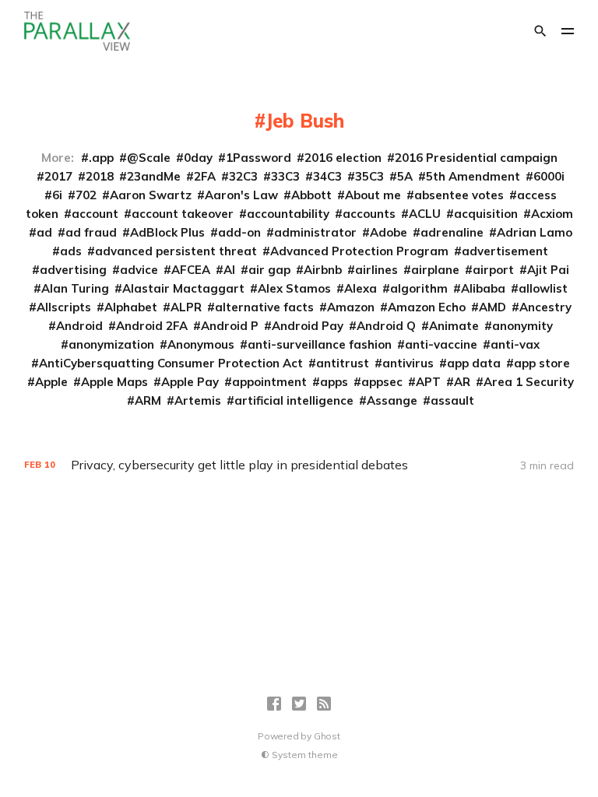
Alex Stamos (294, 288)
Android (79, 325)
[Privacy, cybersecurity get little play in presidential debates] (299, 465)
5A (405, 176)
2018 (100, 176)
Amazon (351, 307)
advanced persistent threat (176, 251)
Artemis (197, 400)
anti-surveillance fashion (320, 344)
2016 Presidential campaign (476, 157)
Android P (230, 325)
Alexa (360, 288)
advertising (73, 269)
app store (542, 363)
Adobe (388, 232)
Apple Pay (190, 381)
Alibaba (483, 288)
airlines (376, 269)
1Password (258, 157)
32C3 (243, 176)
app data (474, 363)
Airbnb (323, 269)
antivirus (408, 363)
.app (101, 157)
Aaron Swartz (151, 195)
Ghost (327, 736)
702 (86, 195)
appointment (269, 381)
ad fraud (91, 232)
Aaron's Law (241, 195)
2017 (58, 176)
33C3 (285, 176)
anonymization (111, 344)
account (95, 213)
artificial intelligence (294, 400)
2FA (205, 176)
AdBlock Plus (167, 232)
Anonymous (200, 344)
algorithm (419, 288)
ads (71, 251)
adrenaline (452, 232)
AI (229, 269)
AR (462, 381)
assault (452, 400)
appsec (382, 381)
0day (198, 157)
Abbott (311, 195)
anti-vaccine (441, 344)
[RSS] (324, 703)
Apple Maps (114, 381)
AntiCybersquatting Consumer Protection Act (171, 363)
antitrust (342, 363)
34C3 (327, 176)
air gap (269, 269)
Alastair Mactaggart (183, 288)
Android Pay (307, 325)
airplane (435, 269)
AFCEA (190, 269)
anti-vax (515, 344)
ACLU (425, 213)
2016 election (343, 157)
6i (57, 195)
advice (139, 269)
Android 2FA (152, 325)
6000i (549, 176)
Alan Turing (75, 288)
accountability (288, 213)
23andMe (154, 176)
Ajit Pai (548, 269)
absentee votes (459, 195)
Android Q (386, 325)
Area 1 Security (529, 381)
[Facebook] (274, 703)
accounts (369, 213)
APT (428, 381)
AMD (492, 307)
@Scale (149, 157)
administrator (315, 232)
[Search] (540, 31)
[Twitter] (299, 703)
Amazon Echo (427, 307)
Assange (392, 400)
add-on (239, 232)
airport (493, 269)
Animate (454, 325)
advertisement (505, 251)
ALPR (186, 307)
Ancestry (545, 307)
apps (334, 381)
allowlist (543, 288)
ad (44, 232)
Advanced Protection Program (359, 251)
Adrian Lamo (534, 232)
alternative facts (264, 307)
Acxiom (552, 213)
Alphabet (130, 307)
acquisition (486, 213)
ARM (148, 400)
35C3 (369, 176)
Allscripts (64, 307)
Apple (51, 381)
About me (373, 195)
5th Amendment (473, 176)
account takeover (183, 213)
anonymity (522, 325)
